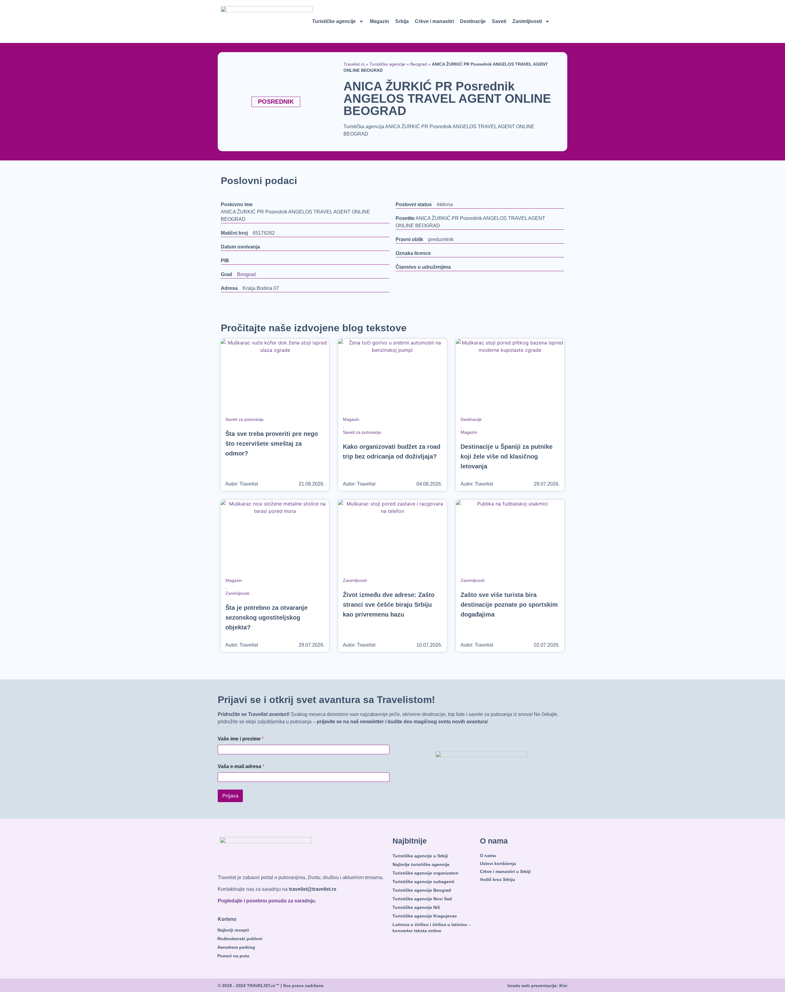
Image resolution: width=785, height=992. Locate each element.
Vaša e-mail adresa (241, 766)
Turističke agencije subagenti (423, 881)
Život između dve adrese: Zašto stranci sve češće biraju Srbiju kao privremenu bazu (389, 604)
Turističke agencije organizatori (425, 873)
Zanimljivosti (527, 21)
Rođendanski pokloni (239, 938)
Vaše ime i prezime (241, 738)
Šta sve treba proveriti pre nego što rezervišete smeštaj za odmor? (271, 443)
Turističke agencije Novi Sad (422, 898)
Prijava (230, 796)
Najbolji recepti (233, 930)
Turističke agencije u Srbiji (420, 855)
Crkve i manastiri (434, 21)
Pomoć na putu (233, 955)
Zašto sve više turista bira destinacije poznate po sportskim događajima (509, 604)
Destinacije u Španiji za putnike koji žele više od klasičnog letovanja (507, 456)
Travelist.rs (354, 64)
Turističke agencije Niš (416, 907)
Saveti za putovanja (244, 419)
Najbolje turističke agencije (421, 864)
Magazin (379, 21)
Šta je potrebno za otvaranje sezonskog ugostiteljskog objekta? (266, 617)
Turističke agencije (334, 21)
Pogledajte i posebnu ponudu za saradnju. (267, 900)
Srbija (402, 21)
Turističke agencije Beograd (421, 890)
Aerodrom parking (236, 947)
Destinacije (473, 21)
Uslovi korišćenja (498, 863)
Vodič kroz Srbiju (497, 879)
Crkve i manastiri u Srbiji (505, 871)
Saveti (499, 21)
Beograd (418, 64)
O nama (488, 855)
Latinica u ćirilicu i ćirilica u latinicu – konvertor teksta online (431, 927)
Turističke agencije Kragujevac (424, 915)
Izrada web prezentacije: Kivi (537, 985)
